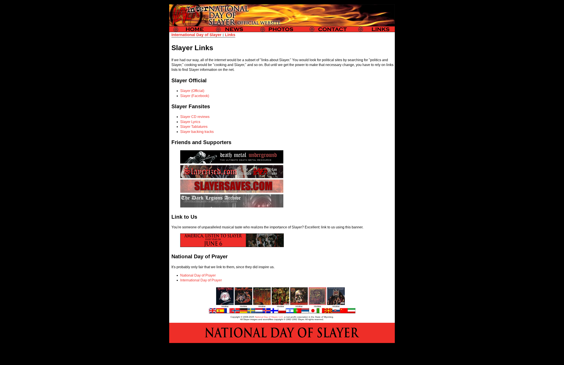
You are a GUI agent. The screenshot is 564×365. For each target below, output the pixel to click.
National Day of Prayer (198, 275)
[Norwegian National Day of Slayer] (236, 312)
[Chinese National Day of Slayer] (344, 312)
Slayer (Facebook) (194, 96)
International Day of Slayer (196, 35)
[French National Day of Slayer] (228, 312)
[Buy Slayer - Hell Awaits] (262, 304)
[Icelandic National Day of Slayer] (267, 312)
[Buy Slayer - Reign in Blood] (280, 304)
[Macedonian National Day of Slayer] (328, 312)
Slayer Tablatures (194, 126)
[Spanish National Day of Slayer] (220, 312)
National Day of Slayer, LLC (269, 317)
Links (230, 35)
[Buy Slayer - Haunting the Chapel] (225, 304)
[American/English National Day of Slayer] (213, 312)
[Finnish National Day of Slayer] (274, 312)
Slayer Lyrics (190, 122)
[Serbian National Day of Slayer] (305, 312)
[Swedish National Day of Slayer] (251, 312)
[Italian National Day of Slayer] (321, 312)
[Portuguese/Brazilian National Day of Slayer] (297, 312)
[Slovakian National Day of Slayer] (336, 312)
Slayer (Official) (192, 91)
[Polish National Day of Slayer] (282, 312)
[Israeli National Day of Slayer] (290, 312)
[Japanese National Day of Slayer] (313, 312)
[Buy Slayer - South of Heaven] (299, 304)
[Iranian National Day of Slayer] (351, 312)
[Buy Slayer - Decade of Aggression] (336, 304)
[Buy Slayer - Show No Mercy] (243, 304)
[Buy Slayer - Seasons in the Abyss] (317, 304)
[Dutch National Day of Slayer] (259, 312)
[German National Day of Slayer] (243, 312)
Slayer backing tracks (197, 132)
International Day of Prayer (201, 280)
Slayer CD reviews (195, 117)
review (224, 306)
